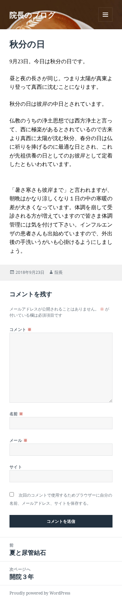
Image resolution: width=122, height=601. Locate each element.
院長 (59, 272)
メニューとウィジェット (105, 21)
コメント (20, 329)
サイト (15, 467)
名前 (16, 414)
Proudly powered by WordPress (39, 593)
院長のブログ (32, 15)
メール (18, 440)
